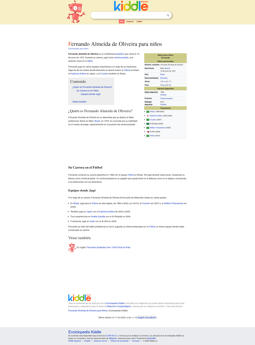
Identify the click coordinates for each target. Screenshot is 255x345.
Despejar (162, 15)
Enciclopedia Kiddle (114, 303)
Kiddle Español (74, 340)
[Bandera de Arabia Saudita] (147, 123)
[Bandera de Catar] (147, 131)
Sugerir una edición (147, 317)
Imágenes (130, 21)
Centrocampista (166, 98)
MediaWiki (151, 338)
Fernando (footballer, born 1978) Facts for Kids (108, 247)
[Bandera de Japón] (147, 115)
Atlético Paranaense (157, 127)
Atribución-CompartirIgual (118, 306)
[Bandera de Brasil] (147, 111)
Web (121, 21)
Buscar (168, 15)
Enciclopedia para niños (78, 48)
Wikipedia (113, 338)
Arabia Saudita (98, 216)
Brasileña (163, 78)
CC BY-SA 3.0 (111, 335)
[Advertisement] (127, 31)
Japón (89, 211)
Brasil (167, 68)
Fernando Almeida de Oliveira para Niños (87, 310)
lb (169, 85)
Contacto (135, 340)
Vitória (163, 94)
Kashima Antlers (156, 115)
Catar (92, 221)
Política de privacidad (119, 340)
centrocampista (121, 57)
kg (164, 85)
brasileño (120, 53)
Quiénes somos (100, 340)
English (139, 21)
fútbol (90, 60)
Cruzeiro (153, 119)
